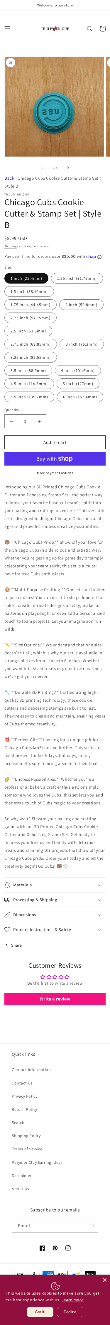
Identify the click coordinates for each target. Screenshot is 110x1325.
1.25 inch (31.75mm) (77, 278)
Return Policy (24, 1109)
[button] (7, 28)
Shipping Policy (26, 1135)
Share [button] (16, 945)
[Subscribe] (91, 1226)
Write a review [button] (55, 999)
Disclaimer (22, 1175)
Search (18, 1122)
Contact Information (31, 1069)
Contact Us (22, 1083)
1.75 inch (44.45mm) (30, 304)
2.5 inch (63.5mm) (28, 331)
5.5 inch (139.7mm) (29, 396)
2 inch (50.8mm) (81, 304)
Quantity (11, 409)
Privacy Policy (24, 1096)
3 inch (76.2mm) (82, 344)
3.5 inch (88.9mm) (28, 370)
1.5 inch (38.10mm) (29, 291)
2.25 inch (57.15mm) (30, 317)
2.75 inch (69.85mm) (31, 344)
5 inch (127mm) (78, 383)
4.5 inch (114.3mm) (29, 383)
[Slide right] (68, 167)
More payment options (55, 473)
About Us (20, 1188)
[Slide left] (42, 167)
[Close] (105, 1280)
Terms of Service (27, 1148)
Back (9, 178)
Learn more (73, 1299)
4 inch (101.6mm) (78, 370)
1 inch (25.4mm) (26, 278)
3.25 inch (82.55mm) (31, 357)
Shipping (10, 246)
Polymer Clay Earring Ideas (37, 1162)
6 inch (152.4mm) (80, 396)
